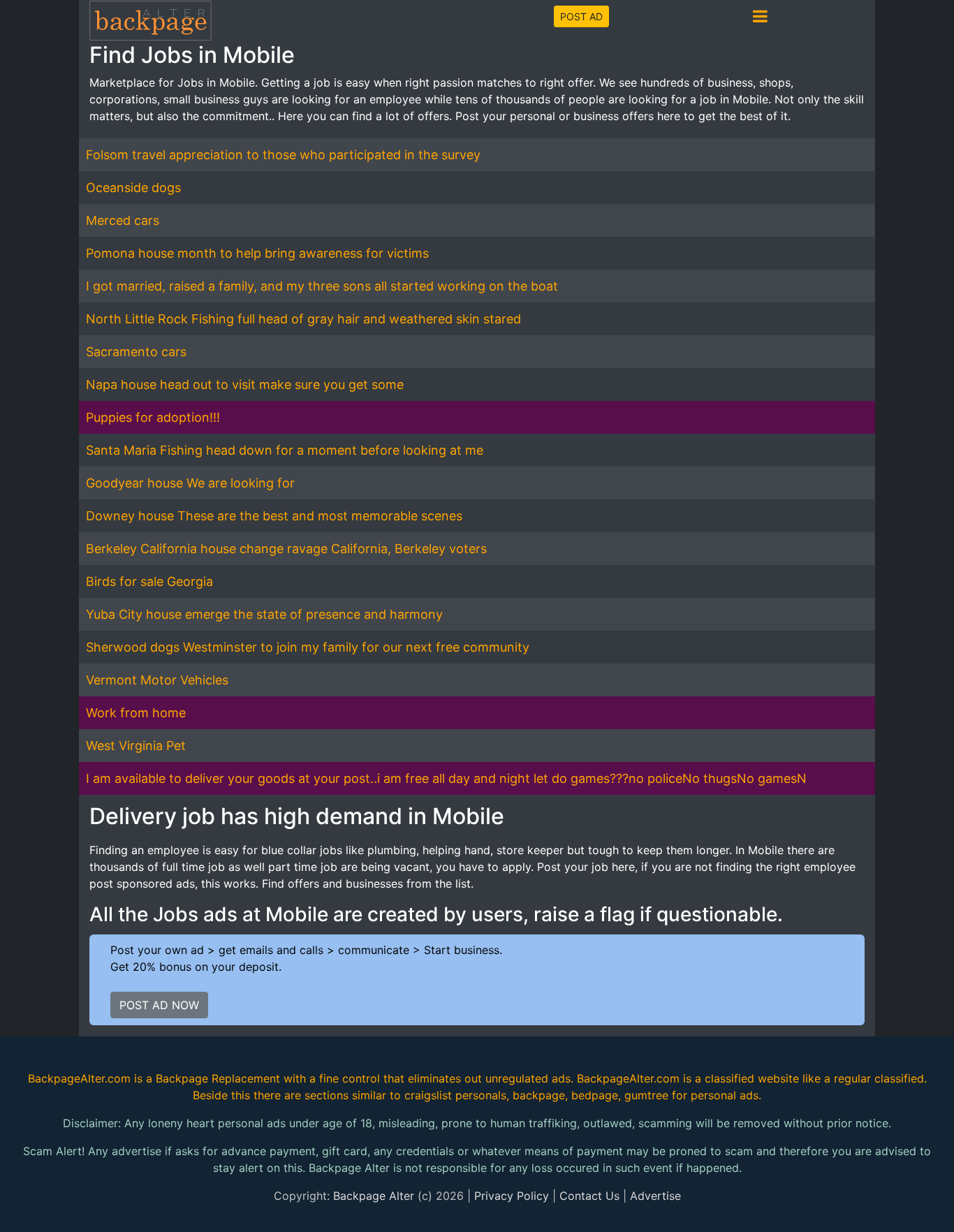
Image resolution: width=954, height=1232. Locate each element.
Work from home (136, 712)
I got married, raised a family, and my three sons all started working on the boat (322, 286)
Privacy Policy (511, 1196)
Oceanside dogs (133, 187)
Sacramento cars (136, 351)
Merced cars (122, 220)
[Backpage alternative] (150, 20)
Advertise (655, 1196)
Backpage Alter (373, 1196)
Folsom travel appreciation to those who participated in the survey (283, 154)
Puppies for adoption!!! (153, 417)
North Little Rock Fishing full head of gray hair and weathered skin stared (303, 318)
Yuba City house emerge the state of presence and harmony (264, 614)
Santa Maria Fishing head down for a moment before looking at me (284, 450)
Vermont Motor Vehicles (157, 680)
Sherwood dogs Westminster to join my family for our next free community (307, 647)
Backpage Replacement (218, 1078)
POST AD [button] (581, 16)
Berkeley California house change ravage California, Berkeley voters (286, 548)
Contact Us (589, 1196)
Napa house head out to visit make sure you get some (245, 384)
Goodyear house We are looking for (190, 483)
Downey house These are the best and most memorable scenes (274, 515)
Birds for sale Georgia (149, 581)
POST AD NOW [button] (159, 1005)
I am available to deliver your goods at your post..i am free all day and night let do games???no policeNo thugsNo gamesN (446, 778)
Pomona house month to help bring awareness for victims (257, 253)
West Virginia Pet (136, 745)
